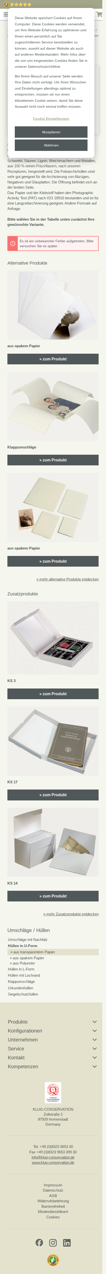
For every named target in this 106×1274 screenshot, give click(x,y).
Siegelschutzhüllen (23, 994)
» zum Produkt (53, 359)
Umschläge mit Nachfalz (28, 939)
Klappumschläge (21, 981)
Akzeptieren (51, 132)
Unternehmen (23, 1039)
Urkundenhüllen (20, 988)
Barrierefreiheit (53, 1206)
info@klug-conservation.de (53, 1157)
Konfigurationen (25, 1030)
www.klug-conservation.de (53, 1162)
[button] (6, 14)
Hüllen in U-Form (22, 946)
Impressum (53, 1185)
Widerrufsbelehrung (53, 1201)
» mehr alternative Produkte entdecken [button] (67, 579)
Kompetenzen (23, 1066)
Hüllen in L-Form (21, 969)
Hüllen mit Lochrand (24, 975)
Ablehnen (51, 145)
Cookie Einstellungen (51, 119)
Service (16, 1048)
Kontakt (16, 1057)
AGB (53, 1196)
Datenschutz (53, 1190)
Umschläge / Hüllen (28, 930)
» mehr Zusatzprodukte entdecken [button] (71, 914)
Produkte (18, 1022)
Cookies (53, 1217)
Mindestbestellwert (53, 1211)
